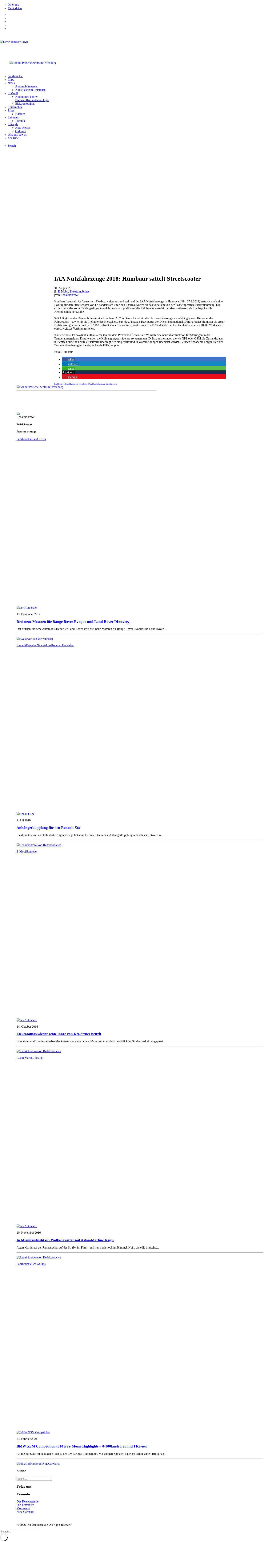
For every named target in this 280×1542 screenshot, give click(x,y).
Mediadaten (15, 8)
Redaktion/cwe (70, 295)
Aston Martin (25, 1057)
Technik (20, 120)
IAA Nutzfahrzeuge (96, 384)
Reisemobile (15, 107)
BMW (35, 1264)
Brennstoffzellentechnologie (32, 100)
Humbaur (83, 384)
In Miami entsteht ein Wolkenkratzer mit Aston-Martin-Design (65, 1240)
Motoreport (23, 1508)
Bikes (11, 110)
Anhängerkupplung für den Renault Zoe (48, 828)
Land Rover (39, 439)
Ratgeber (13, 117)
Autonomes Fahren (26, 96)
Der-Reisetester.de (27, 1501)
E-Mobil (13, 93)
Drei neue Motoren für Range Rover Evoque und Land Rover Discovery (73, 622)
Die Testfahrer (25, 1504)
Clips (11, 79)
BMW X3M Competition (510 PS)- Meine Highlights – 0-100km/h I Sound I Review (82, 1446)
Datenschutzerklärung (45, 1518)
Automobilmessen (26, 86)
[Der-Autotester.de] (140, 47)
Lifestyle (13, 124)
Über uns (13, 4)
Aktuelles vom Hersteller (30, 89)
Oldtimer (20, 131)
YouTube (13, 138)
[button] (68, 359)
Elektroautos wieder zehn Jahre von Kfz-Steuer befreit (59, 1034)
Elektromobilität (24, 103)
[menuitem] (144, 4)
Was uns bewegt (17, 134)
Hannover (73, 384)
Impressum (23, 1518)
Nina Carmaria (25, 1511)
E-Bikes (20, 114)
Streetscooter (111, 384)
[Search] (34, 1478)
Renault (21, 645)
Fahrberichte (15, 76)
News (11, 83)
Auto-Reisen (22, 127)
